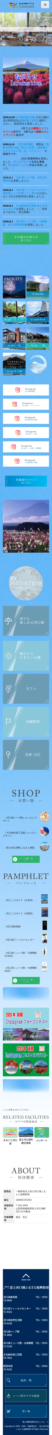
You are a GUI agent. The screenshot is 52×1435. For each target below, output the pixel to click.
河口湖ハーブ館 (26, 177)
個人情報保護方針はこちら (33, 1422)
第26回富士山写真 (18, 165)
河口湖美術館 (25, 144)
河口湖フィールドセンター (32, 190)
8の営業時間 (16, 224)
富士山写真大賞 (22, 161)
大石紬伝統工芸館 (26, 205)
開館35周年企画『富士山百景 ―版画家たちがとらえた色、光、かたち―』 (26, 147)
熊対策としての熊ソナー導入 (20, 193)
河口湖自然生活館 (24, 117)
